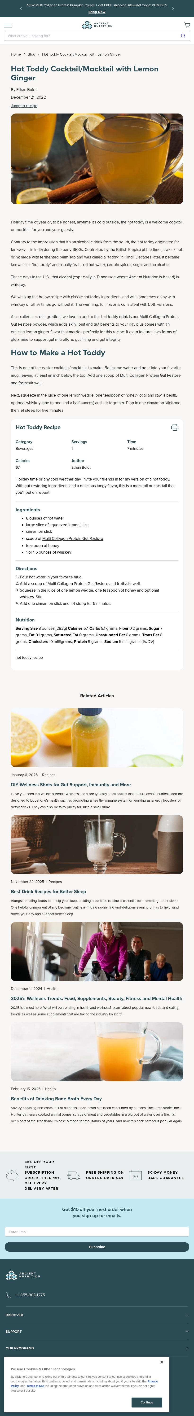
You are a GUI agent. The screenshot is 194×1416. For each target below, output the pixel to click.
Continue (147, 1402)
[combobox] (97, 35)
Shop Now (97, 11)
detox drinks (20, 807)
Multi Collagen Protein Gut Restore (72, 539)
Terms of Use (35, 1386)
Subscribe (97, 1247)
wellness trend (52, 793)
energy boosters (164, 800)
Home (16, 54)
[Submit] (185, 36)
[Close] (162, 1362)
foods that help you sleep (57, 900)
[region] (86, 1384)
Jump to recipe (24, 106)
